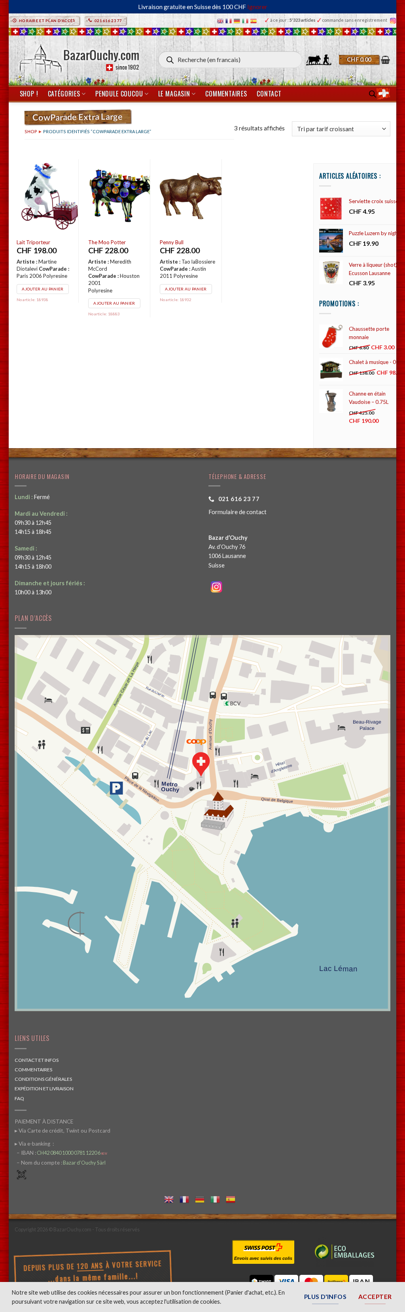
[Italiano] (246, 20)
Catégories (64, 93)
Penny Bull (172, 242)
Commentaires (226, 93)
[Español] (254, 20)
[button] (364, 59)
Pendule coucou (119, 93)
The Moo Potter (107, 242)
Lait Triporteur (33, 242)
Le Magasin (174, 93)
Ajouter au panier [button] (42, 289)
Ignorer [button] (257, 6)
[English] (221, 20)
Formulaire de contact (237, 511)
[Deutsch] (238, 20)
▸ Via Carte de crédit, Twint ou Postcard (62, 1130)
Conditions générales (43, 1079)
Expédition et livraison (44, 1088)
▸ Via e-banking (33, 1143)
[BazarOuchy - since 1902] (78, 56)
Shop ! (29, 93)
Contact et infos (37, 1060)
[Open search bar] (373, 93)
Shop (31, 131)
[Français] (229, 20)
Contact (269, 93)
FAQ (19, 1098)
